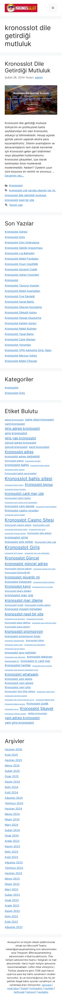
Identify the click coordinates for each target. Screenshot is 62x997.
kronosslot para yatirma (17, 622)
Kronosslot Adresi (16, 231)
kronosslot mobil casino (38, 605)
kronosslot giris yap (45, 542)
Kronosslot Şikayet (36, 708)
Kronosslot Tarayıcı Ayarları (22, 285)
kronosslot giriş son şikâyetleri (37, 553)
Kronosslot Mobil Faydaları (22, 258)
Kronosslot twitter (18, 665)
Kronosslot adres (19, 452)
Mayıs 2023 (12, 878)
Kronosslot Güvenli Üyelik (21, 269)
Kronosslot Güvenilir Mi (17, 572)
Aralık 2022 (12, 905)
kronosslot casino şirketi (18, 525)
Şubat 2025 (12, 771)
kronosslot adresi (14, 460)
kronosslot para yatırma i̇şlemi (44, 623)
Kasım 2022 (12, 911)
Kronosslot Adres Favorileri (22, 274)
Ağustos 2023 (14, 862)
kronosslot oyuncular (35, 619)
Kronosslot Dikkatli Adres (21, 312)
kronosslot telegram (39, 656)
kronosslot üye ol (11, 709)
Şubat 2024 (12, 830)
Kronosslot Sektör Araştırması (24, 247)
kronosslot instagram (18, 581)
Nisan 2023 (12, 884)
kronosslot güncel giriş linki (44, 569)
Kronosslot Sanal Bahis (19, 301)
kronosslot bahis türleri (14, 485)
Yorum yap (16, 205)
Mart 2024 (11, 824)
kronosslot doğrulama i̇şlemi (16, 529)
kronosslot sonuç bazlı (14, 645)
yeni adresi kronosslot (22, 718)
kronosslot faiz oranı (37, 529)
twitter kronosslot (37, 713)
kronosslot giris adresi (39, 533)
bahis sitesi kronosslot (39, 419)
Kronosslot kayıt (18, 586)
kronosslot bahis (17, 465)
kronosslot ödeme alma (45, 700)
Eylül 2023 (11, 857)
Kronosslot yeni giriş (18, 687)
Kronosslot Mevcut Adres (21, 355)
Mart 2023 (11, 889)
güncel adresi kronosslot (20, 442)
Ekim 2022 (11, 916)
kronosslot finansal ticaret (15, 533)
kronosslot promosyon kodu (22, 636)
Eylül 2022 (11, 921)
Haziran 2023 (13, 873)
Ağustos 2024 (14, 797)
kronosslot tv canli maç (35, 661)
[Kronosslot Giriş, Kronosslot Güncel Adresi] (21, 7)
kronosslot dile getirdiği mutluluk (25, 195)
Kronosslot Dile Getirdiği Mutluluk (27, 67)
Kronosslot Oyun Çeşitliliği (21, 264)
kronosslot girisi (16, 537)
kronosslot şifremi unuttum (15, 714)
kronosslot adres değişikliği (22, 456)
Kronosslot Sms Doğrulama (22, 242)
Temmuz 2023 (14, 867)
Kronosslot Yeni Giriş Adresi (20, 691)
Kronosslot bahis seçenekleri (21, 473)
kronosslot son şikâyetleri (34, 645)
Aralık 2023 (12, 841)
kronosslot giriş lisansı (14, 553)
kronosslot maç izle (19, 595)
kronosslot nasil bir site (19, 200)
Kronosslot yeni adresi (19, 683)
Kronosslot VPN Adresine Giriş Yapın (28, 350)
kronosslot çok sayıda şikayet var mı (32, 190)
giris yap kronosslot (20, 438)
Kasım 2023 (12, 846)
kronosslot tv (12, 661)
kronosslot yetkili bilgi (46, 692)
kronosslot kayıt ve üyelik (42, 587)
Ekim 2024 (11, 787)
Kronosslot (16, 185)
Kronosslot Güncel (22, 558)
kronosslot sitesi (35, 640)
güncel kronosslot (16, 447)
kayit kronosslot (39, 447)
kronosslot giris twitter (19, 541)
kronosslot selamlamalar (14, 641)
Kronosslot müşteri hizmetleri (23, 609)
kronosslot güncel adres (26, 563)
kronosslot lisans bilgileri (18, 591)
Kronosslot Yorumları (18, 344)
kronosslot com (41, 525)
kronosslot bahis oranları (15, 470)
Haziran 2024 (13, 808)
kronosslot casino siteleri (15, 515)
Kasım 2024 (12, 781)
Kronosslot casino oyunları (21, 510)
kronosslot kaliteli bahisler (44, 582)
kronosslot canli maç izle (24, 493)
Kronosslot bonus (39, 484)
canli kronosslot (15, 423)
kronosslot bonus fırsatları (15, 489)
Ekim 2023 (11, 851)
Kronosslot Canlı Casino (18, 498)
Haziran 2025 (13, 760)
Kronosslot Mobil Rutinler (21, 328)
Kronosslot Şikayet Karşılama (23, 307)
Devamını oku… (14, 175)
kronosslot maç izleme (24, 600)
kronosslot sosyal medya (15, 649)
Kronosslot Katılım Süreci (20, 323)
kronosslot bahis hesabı (40, 465)
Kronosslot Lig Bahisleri (19, 253)
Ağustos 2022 (14, 927)
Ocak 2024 (12, 835)
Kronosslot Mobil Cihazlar (21, 361)
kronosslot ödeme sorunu (15, 704)
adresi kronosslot (14, 419)
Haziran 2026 (13, 749)
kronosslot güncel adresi (18, 568)
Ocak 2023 (12, 900)
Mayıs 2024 (12, 814)
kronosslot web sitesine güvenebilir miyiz (21, 670)
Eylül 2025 (11, 754)
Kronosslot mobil (14, 605)
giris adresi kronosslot (22, 428)
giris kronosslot (16, 433)
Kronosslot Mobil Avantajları (22, 291)
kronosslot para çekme (17, 626)
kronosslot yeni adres (18, 679)
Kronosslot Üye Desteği (20, 296)
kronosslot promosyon (24, 631)
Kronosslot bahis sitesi (28, 478)
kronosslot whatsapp (21, 674)
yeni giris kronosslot (19, 723)
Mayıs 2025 (12, 765)
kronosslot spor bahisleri (20, 652)
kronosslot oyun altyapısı (15, 619)
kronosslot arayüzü (33, 461)
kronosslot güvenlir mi (22, 577)
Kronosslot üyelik (37, 703)
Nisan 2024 (12, 819)
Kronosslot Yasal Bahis (19, 334)
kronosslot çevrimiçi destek (16, 696)
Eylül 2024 (11, 792)
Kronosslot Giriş (15, 237)
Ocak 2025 (12, 776)
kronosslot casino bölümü (46, 507)
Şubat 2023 (12, 894)
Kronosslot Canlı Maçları (20, 339)
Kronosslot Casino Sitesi (29, 519)
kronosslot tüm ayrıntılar (42, 666)
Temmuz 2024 (14, 803)
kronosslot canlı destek (19, 506)
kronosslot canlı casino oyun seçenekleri (21, 503)
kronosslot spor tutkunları (15, 657)
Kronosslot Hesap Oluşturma (23, 318)
